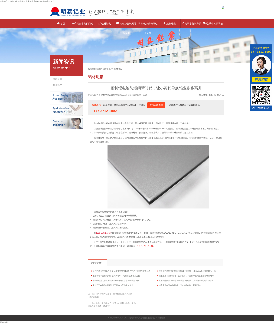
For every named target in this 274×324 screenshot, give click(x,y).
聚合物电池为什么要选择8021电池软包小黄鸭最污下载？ (117, 280)
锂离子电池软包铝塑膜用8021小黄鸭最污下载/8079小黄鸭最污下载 (187, 271)
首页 (62, 23)
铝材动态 (118, 69)
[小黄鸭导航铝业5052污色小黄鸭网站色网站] (95, 17)
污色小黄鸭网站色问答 (149, 25)
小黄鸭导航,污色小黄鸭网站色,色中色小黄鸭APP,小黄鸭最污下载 (27, 1)
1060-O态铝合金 (103, 233)
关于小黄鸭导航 (193, 23)
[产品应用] (66, 110)
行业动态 (57, 85)
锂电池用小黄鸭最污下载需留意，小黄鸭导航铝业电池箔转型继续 (186, 276)
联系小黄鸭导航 (214, 23)
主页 (99, 69)
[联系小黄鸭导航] (66, 123)
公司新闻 (57, 79)
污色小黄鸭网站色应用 (128, 25)
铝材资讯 (106, 23)
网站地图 (4, 322)
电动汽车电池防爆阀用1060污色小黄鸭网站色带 (113, 285)
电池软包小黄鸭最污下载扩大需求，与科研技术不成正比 (116, 276)
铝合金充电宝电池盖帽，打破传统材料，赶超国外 (180, 285)
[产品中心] (66, 97)
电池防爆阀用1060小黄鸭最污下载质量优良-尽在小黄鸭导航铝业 (186, 280)
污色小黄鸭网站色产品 (84, 25)
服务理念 (171, 23)
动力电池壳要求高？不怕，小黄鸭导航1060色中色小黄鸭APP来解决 (121, 271)
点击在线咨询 (156, 105)
